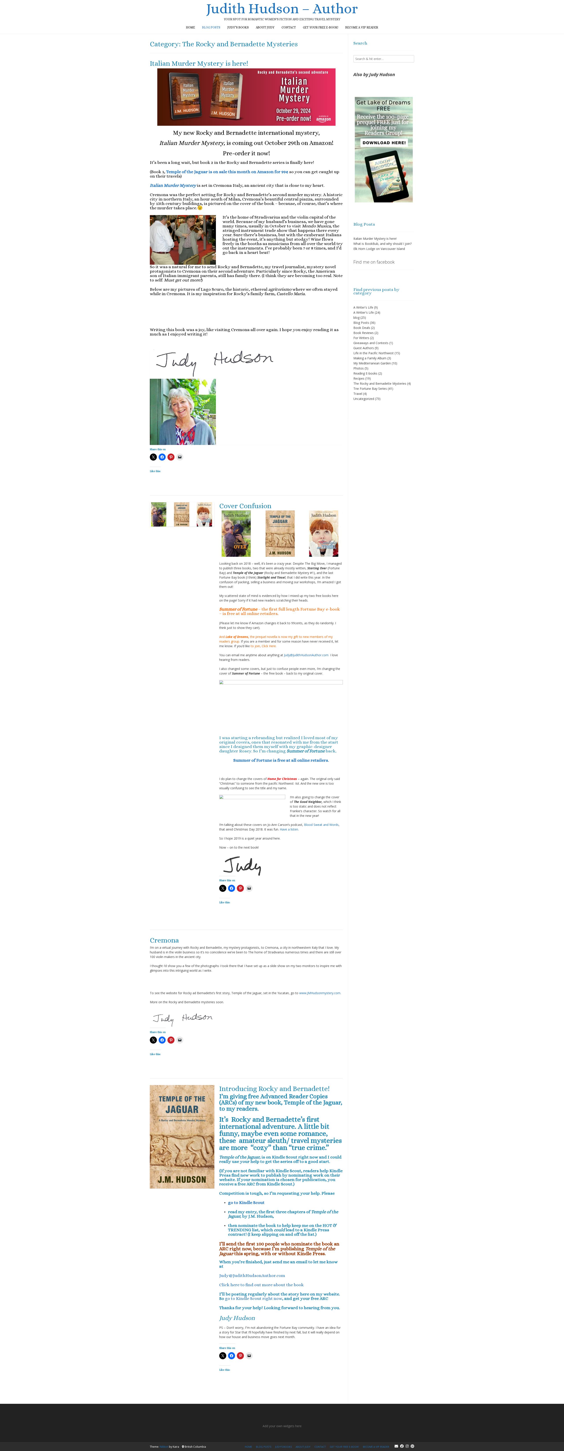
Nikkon (164, 1447)
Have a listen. (289, 829)
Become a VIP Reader (361, 27)
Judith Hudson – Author (282, 9)
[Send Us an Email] (396, 1446)
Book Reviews (363, 333)
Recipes (358, 378)
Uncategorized (363, 399)
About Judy (265, 27)
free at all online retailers (252, 613)
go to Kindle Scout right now (253, 1298)
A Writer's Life (363, 307)
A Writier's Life (363, 312)
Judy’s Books (238, 27)
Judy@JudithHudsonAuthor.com (307, 655)
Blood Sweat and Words (321, 825)
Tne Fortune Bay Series (370, 388)
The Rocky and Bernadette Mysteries (379, 383)
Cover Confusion (245, 506)
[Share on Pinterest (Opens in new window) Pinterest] (170, 457)
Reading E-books (365, 373)
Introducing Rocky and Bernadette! (274, 1089)
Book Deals (361, 328)
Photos (358, 368)
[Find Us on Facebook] (402, 1446)
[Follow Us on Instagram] (407, 1446)
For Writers (361, 338)
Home (190, 27)
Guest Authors (363, 348)
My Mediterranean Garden (372, 363)
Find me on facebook (374, 262)
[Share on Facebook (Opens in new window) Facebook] (162, 457)
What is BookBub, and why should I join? (382, 244)
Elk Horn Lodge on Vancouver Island (379, 249)
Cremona (164, 940)
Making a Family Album (369, 358)
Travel (357, 394)
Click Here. (268, 646)
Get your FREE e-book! (320, 27)
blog (356, 317)
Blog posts (211, 27)
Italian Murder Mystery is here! (199, 63)
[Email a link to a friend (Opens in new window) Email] (179, 457)
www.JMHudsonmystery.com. (320, 993)
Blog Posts (361, 323)
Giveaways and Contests (370, 343)
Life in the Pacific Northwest (373, 353)
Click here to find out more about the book (261, 1284)
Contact (289, 27)
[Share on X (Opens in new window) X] (153, 457)
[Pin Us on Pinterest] (412, 1446)
